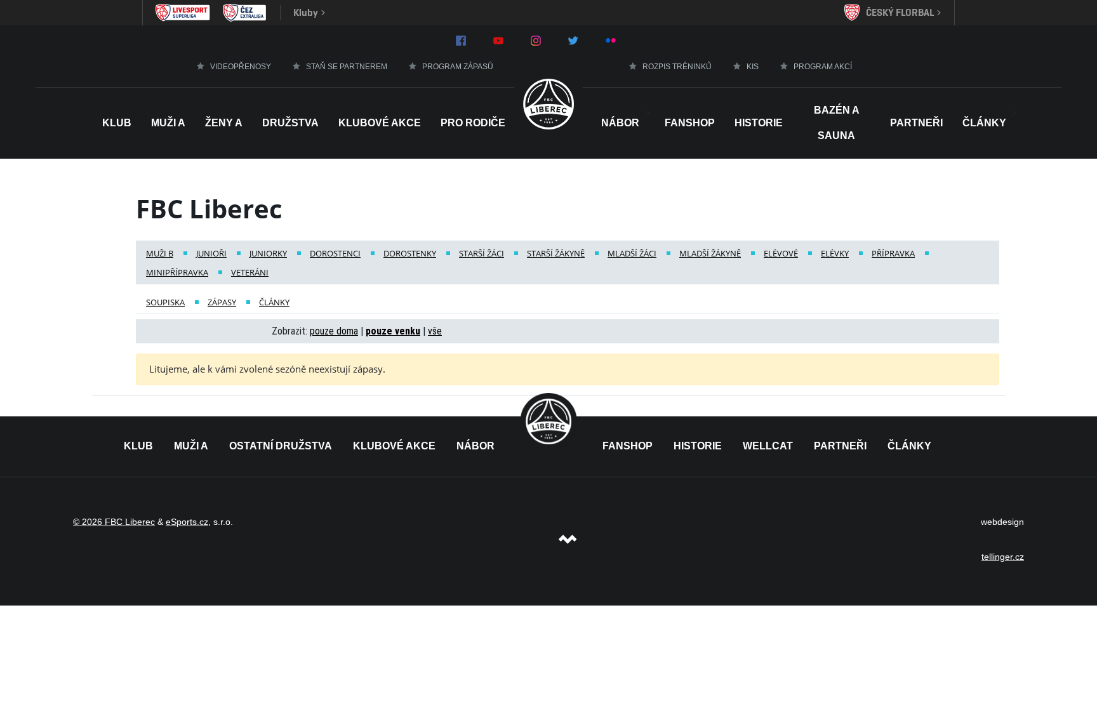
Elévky (835, 253)
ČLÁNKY (909, 446)
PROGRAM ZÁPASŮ (457, 66)
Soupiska (165, 302)
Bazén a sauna (837, 123)
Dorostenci (335, 253)
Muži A (168, 122)
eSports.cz (187, 522)
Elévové (781, 253)
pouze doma (334, 331)
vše (435, 331)
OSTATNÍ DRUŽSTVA (280, 446)
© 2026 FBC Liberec (114, 522)
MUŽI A (191, 446)
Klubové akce (379, 122)
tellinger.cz (1002, 557)
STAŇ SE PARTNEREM (346, 66)
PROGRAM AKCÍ (823, 66)
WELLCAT (768, 446)
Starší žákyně (556, 253)
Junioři (211, 253)
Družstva (290, 122)
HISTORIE (759, 122)
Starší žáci (481, 253)
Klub (116, 122)
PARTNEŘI (840, 446)
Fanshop (690, 122)
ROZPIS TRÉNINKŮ (677, 66)
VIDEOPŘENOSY (240, 66)
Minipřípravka (177, 272)
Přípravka (893, 253)
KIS (753, 66)
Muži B (159, 253)
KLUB (138, 446)
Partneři (916, 122)
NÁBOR (620, 122)
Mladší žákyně (710, 253)
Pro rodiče (473, 122)
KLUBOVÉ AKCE (394, 446)
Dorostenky (409, 253)
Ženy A (224, 122)
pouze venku (393, 331)
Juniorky (268, 253)
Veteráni (250, 272)
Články (984, 122)
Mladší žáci (632, 253)
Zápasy (222, 302)
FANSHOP (627, 446)
